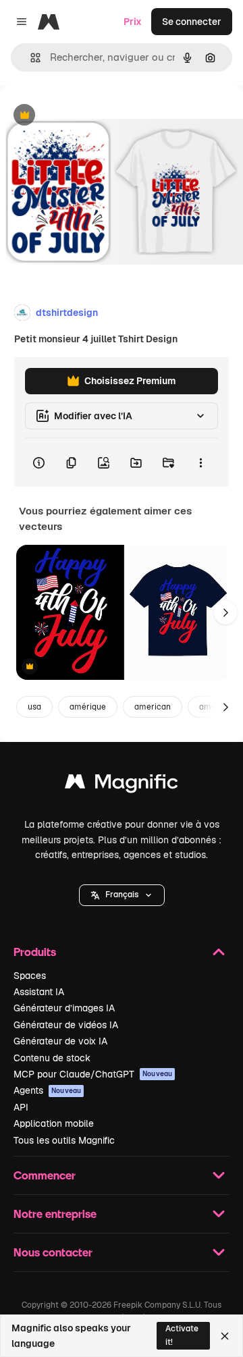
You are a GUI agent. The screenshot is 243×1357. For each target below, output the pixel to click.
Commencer (45, 1175)
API (21, 1107)
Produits (35, 951)
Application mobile (54, 1123)
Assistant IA (39, 992)
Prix (133, 22)
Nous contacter (53, 1252)
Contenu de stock (52, 1058)
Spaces (30, 975)
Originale (89, 115)
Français (121, 894)
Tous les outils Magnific (64, 1140)
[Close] (225, 1336)
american (152, 706)
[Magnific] (121, 784)
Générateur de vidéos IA (66, 1025)
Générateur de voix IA (60, 1041)
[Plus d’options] (200, 462)
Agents (47, 1090)
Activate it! (181, 1335)
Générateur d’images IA (64, 1008)
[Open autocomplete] (30, 58)
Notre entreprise (55, 1213)
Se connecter (191, 22)
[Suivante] (225, 612)
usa (34, 706)
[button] (122, 895)
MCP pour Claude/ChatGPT (93, 1074)
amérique (88, 706)
